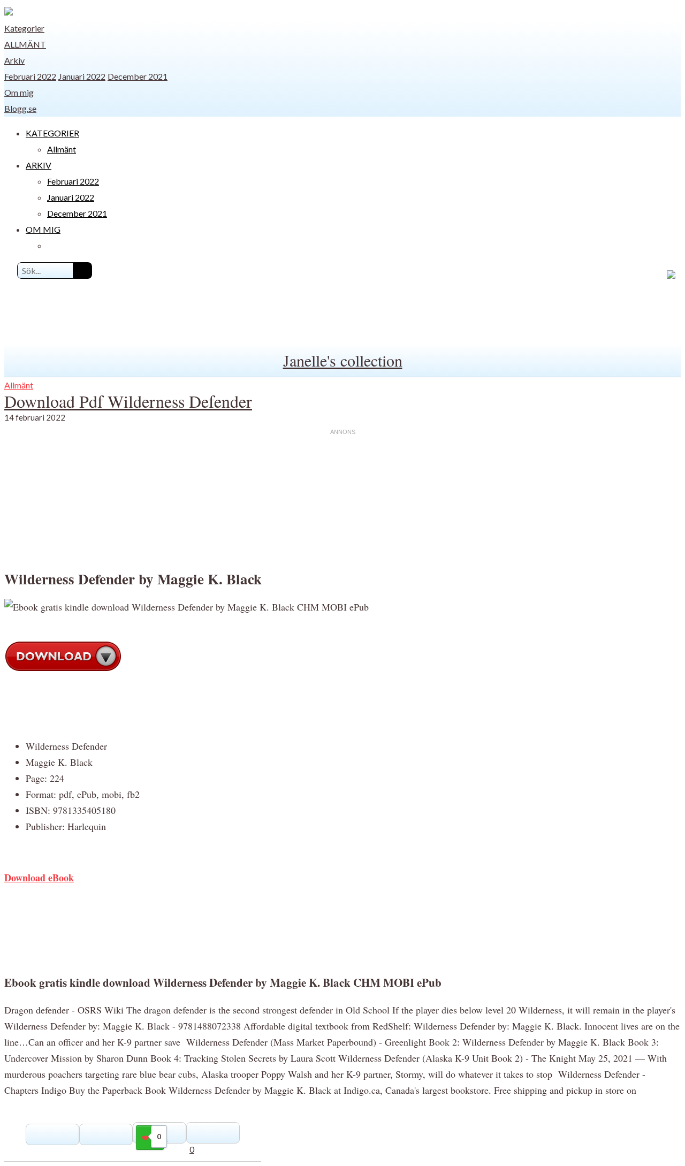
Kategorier (24, 28)
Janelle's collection (342, 360)
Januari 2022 (81, 76)
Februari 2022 (30, 76)
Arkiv (14, 60)
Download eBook (39, 878)
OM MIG (43, 229)
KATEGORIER (52, 133)
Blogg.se (20, 108)
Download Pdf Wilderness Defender (128, 401)
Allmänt (25, 44)
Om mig (19, 92)
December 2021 (138, 76)
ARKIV (38, 165)
